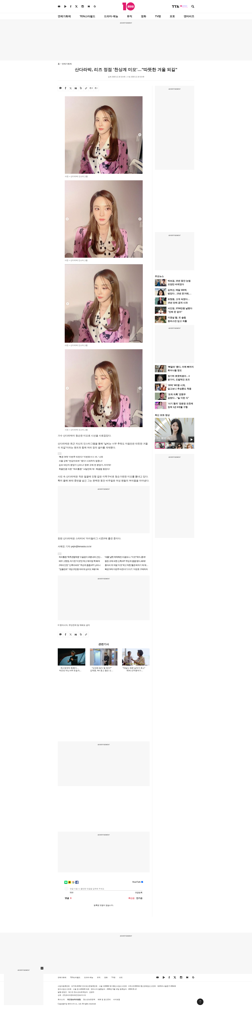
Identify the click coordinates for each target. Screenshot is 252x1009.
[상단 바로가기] (200, 1002)
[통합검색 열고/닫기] (192, 6)
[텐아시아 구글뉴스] (95, 6)
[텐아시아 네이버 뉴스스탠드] (89, 6)
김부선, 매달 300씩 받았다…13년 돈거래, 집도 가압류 (178, 293)
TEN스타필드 (87, 16)
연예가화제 (64, 16)
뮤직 (129, 16)
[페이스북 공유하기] (65, 88)
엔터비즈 (189, 16)
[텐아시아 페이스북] (70, 6)
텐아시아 (71, 1004)
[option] (174, 430)
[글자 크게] (91, 88)
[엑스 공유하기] (70, 88)
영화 (143, 16)
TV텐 (158, 16)
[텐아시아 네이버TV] (65, 6)
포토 (172, 16)
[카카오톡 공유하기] (60, 88)
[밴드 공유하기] (80, 88)
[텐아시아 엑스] (76, 6)
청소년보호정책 (89, 999)
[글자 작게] (96, 88)
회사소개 (61, 999)
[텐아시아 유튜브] (59, 6)
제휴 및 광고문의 (104, 999)
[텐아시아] (128, 6)
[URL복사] (86, 88)
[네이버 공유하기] (75, 88)
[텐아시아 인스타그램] (83, 6)
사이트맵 (116, 999)
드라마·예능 (111, 16)
